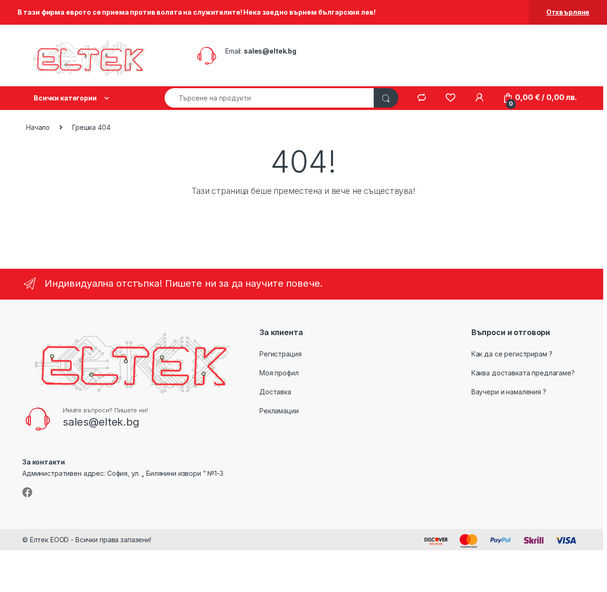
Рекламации (279, 411)
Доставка (275, 392)
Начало (38, 127)
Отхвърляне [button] (568, 12)
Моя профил (279, 373)
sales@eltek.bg (270, 51)
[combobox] (269, 98)
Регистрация (280, 354)
